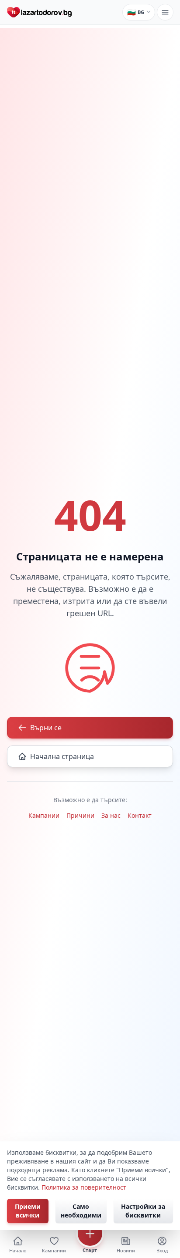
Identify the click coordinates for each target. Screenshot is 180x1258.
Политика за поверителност (84, 1187)
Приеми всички (28, 1210)
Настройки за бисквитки (143, 1210)
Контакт (140, 815)
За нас (111, 815)
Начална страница (62, 756)
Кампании (43, 815)
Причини (80, 815)
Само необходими (81, 1210)
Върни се (46, 727)
